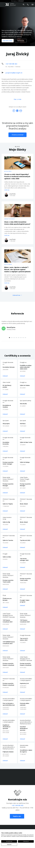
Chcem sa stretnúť (17, 135)
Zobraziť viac (16, 295)
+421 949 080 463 (11, 64)
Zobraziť (5, 376)
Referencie (21, 40)
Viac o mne (17, 99)
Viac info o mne (7, 40)
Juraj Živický (12, 194)
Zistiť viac (6, 190)
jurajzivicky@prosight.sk (14, 73)
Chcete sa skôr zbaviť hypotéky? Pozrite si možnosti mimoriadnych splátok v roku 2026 (17, 176)
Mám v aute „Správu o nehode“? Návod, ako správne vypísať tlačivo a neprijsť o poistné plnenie (17, 269)
